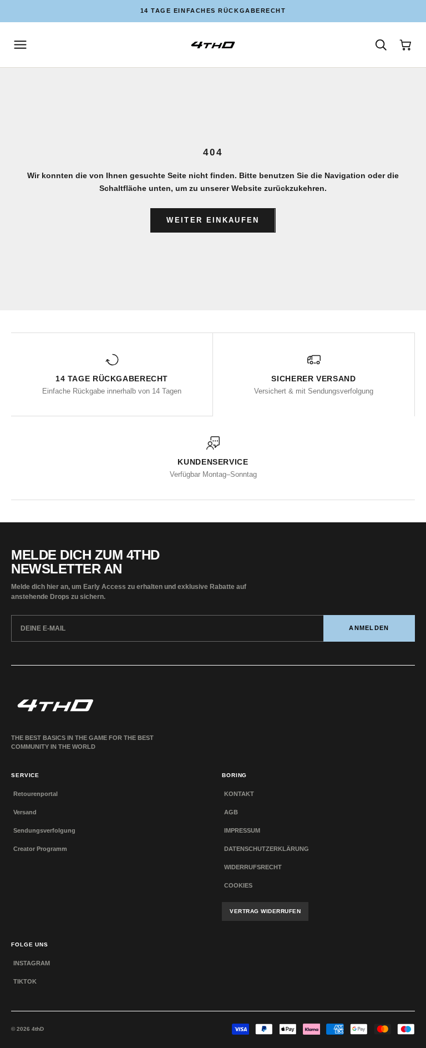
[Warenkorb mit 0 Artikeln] (405, 44)
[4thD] (213, 45)
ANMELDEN (369, 627)
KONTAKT (239, 793)
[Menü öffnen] (20, 44)
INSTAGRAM (31, 963)
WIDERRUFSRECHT (253, 867)
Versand (25, 812)
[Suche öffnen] (380, 44)
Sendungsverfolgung (44, 830)
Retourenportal (35, 793)
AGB (231, 812)
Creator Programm (40, 848)
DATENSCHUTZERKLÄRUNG (266, 848)
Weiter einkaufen (212, 220)
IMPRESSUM (242, 830)
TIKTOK (25, 981)
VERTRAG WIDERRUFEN (265, 911)
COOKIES (238, 885)
